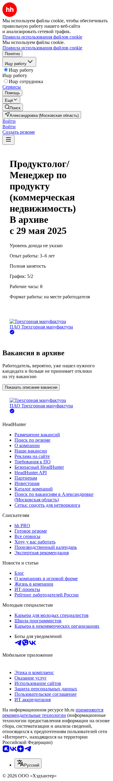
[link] (12, 107)
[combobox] (28, 763)
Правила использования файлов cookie (42, 47)
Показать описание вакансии (31, 387)
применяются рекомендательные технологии (52, 712)
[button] (9, 121)
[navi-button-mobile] (8, 140)
